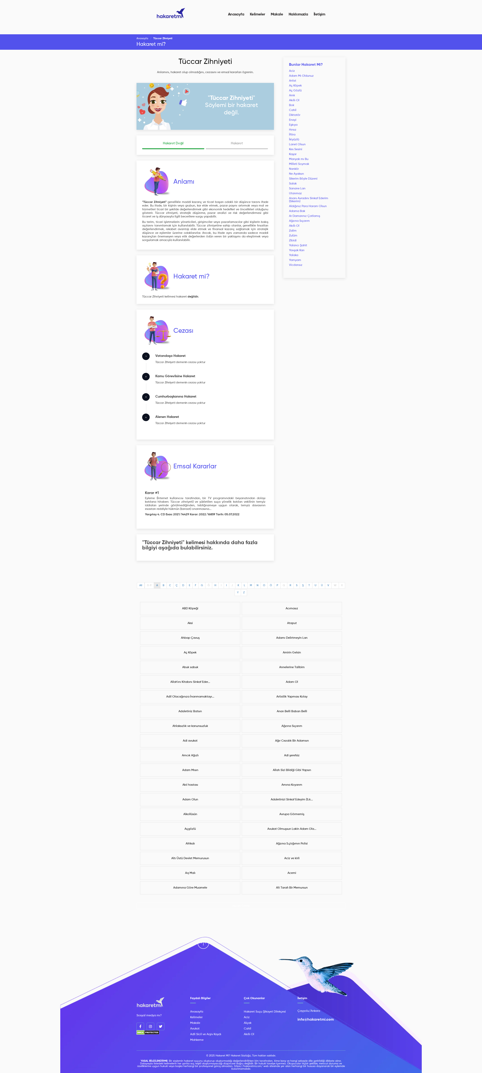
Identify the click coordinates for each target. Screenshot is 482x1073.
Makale (277, 14)
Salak (293, 183)
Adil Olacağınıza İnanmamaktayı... (190, 696)
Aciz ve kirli (292, 858)
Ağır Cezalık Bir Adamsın (292, 740)
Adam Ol (292, 682)
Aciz (292, 71)
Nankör (294, 169)
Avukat (195, 1028)
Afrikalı (190, 843)
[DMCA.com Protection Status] (148, 1034)
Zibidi (293, 240)
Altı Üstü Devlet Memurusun (190, 858)
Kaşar (293, 154)
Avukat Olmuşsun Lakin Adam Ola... (291, 829)
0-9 (149, 585)
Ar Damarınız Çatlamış (304, 216)
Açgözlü (190, 829)
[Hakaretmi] (151, 1002)
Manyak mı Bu (298, 159)
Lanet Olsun (297, 144)
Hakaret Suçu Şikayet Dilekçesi (265, 1011)
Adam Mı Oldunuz (301, 75)
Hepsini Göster (241, 906)
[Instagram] (150, 1026)
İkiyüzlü (294, 139)
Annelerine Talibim (292, 667)
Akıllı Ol (294, 100)
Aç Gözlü (295, 90)
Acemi (292, 873)
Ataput (292, 623)
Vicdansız (295, 265)
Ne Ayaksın (296, 173)
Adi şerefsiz (292, 755)
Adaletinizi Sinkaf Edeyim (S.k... (292, 799)
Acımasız (292, 608)
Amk (292, 95)
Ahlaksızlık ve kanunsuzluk (190, 726)
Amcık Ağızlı (190, 755)
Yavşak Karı (296, 250)
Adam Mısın (190, 770)
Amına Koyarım (291, 784)
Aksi (190, 623)
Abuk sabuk (190, 667)
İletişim (319, 14)
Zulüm (293, 235)
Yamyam (295, 260)
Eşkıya (293, 124)
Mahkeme (197, 1040)
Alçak (248, 1023)
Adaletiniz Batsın (190, 711)
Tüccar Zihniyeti (205, 62)
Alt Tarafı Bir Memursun (292, 887)
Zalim (293, 230)
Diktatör (294, 115)
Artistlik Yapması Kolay (291, 696)
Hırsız (292, 129)
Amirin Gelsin (292, 652)
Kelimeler (257, 14)
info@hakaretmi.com (315, 1020)
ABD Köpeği (190, 608)
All (140, 585)
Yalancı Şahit (298, 245)
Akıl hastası (190, 784)
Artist (292, 80)
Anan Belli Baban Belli (292, 711)
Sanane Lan (297, 188)
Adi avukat (190, 740)
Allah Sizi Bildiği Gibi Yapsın (292, 770)
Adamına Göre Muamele (190, 887)
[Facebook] (140, 1026)
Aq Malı (190, 873)
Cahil (292, 110)
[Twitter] (160, 1026)
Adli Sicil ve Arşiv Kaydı (205, 1034)
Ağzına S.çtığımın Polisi (292, 843)
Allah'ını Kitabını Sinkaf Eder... (190, 682)
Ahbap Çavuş (190, 637)
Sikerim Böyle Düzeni (303, 178)
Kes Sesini (295, 149)
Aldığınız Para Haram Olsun (308, 206)
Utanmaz (295, 193)
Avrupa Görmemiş (291, 814)
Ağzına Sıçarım (299, 221)
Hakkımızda (298, 14)
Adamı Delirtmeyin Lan (291, 637)
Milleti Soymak (299, 164)
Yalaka (293, 255)
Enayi (292, 120)
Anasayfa (236, 14)
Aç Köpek (295, 85)
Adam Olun (190, 799)
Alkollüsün (190, 814)
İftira (292, 134)
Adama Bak (297, 211)
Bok (291, 105)
